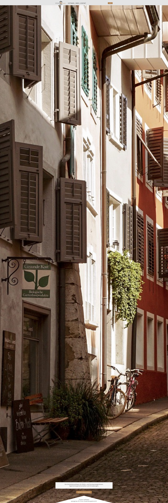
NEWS (77, 3)
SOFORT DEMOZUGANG (84, 492)
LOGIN (110, 3)
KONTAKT (83, 3)
